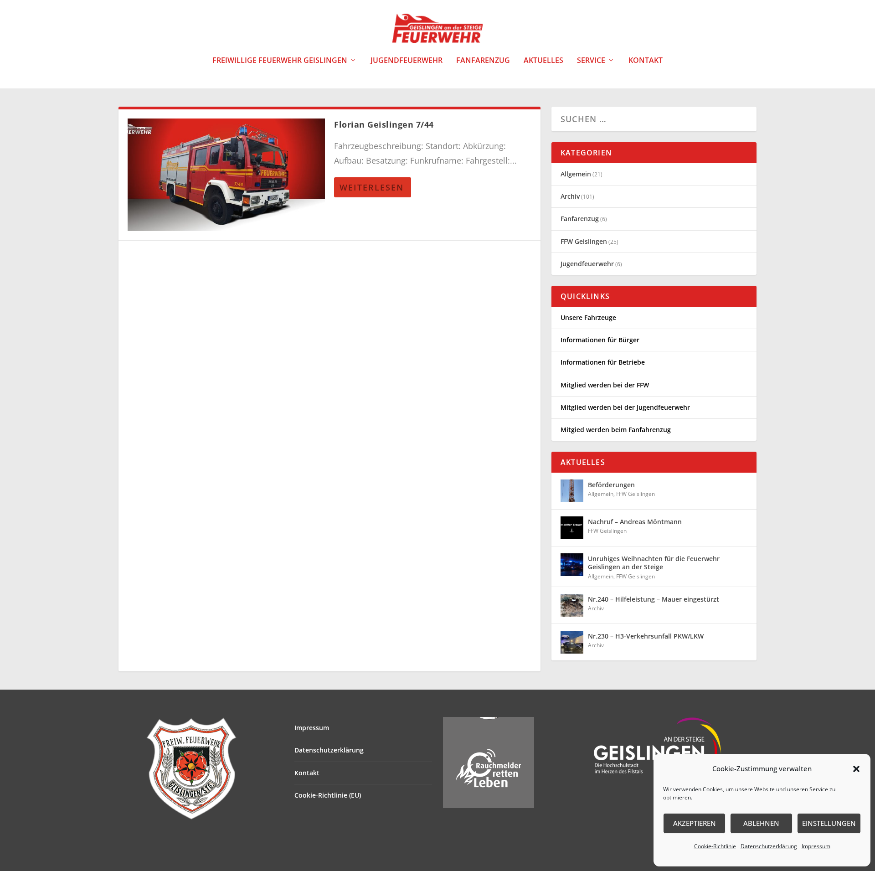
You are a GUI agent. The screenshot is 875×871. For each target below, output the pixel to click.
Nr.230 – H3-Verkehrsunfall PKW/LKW (646, 636)
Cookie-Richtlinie (715, 846)
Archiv (570, 196)
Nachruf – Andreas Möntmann (635, 521)
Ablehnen (761, 823)
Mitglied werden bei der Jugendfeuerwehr (625, 407)
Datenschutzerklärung (769, 846)
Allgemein (576, 174)
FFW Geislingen (584, 241)
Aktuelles (543, 61)
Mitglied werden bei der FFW (605, 385)
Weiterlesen (372, 187)
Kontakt (645, 61)
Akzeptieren (694, 823)
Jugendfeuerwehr (407, 61)
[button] (856, 768)
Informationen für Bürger (600, 339)
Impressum (816, 846)
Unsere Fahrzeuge (588, 317)
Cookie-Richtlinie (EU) (327, 795)
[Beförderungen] (572, 490)
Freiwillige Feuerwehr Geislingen (279, 61)
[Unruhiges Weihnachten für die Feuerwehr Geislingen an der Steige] (572, 564)
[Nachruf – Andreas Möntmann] (572, 527)
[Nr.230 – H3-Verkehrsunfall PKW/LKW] (572, 642)
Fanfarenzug (483, 61)
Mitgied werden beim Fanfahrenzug (616, 429)
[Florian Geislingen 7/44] (226, 175)
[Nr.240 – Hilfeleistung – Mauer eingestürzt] (572, 605)
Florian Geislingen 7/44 (384, 124)
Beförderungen (611, 484)
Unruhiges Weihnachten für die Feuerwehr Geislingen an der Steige (654, 562)
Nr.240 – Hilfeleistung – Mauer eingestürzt (653, 599)
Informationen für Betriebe (603, 362)
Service (591, 61)
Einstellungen (829, 823)
